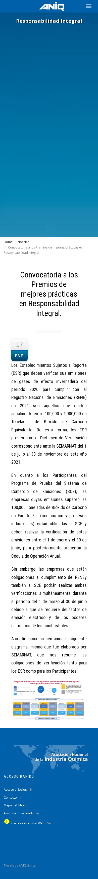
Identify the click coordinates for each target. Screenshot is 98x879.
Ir (31, 789)
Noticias (23, 242)
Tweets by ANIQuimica (20, 865)
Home (8, 242)
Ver (37, 813)
